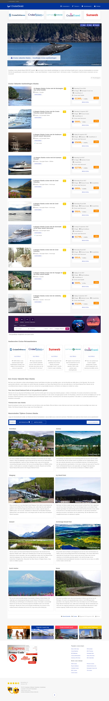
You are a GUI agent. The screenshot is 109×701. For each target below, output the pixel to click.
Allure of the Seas (75, 648)
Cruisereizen (65, 6)
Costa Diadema (74, 651)
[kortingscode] (22, 653)
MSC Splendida (90, 657)
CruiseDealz (42, 687)
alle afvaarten (93, 422)
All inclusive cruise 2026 (18, 627)
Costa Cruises (74, 672)
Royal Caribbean (75, 666)
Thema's (76, 6)
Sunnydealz (34, 688)
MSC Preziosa (90, 651)
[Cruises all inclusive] (18, 634)
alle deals (17, 356)
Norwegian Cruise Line (92, 668)
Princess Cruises (90, 663)
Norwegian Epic (90, 653)
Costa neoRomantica (75, 655)
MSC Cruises (74, 670)
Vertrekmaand (87, 6)
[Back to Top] (55, 695)
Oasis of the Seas (90, 655)
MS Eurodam (89, 648)
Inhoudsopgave (96, 77)
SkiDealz (32, 687)
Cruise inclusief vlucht (66, 627)
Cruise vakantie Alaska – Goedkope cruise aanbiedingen (34, 58)
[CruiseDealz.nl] (13, 683)
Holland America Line (91, 666)
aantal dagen (38, 422)
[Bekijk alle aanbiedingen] (16, 15)
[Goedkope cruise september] (42, 634)
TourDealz (37, 687)
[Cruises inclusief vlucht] (66, 634)
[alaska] (12, 422)
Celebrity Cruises (75, 668)
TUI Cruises (89, 670)
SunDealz (27, 687)
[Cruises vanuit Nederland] (90, 634)
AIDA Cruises (74, 663)
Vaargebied (37, 94)
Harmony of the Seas (75, 657)
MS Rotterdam (74, 653)
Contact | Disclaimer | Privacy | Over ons (29, 691)
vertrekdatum (23, 422)
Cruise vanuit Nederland (90, 627)
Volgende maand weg (42, 627)
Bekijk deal (85, 102)
